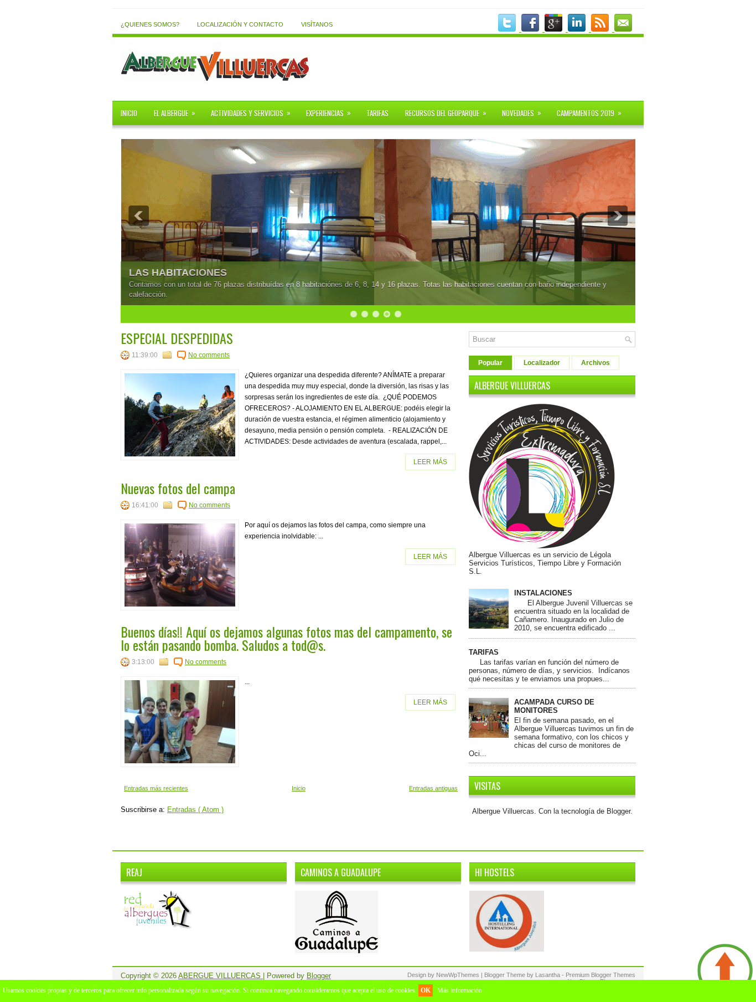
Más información (459, 990)
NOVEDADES (521, 113)
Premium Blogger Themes (600, 975)
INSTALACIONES (543, 593)
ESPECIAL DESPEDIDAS (177, 338)
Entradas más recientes (156, 788)
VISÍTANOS (317, 24)
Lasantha (548, 975)
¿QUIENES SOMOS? (150, 24)
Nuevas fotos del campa (178, 488)
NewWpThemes (458, 975)
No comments (209, 355)
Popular (490, 363)
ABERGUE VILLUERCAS (220, 976)
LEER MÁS (430, 462)
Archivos (595, 363)
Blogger (618, 811)
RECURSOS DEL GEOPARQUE (445, 113)
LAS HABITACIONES (178, 272)
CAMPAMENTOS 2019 (589, 113)
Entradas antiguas (433, 788)
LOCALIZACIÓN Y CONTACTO (240, 24)
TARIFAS (377, 113)
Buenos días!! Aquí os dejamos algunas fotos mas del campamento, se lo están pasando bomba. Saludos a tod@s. (286, 638)
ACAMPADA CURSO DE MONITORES (554, 706)
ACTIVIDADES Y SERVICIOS (251, 113)
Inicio (298, 788)
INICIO (129, 113)
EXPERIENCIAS (328, 113)
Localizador (542, 363)
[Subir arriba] (725, 971)
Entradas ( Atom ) (195, 809)
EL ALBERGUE (174, 113)
